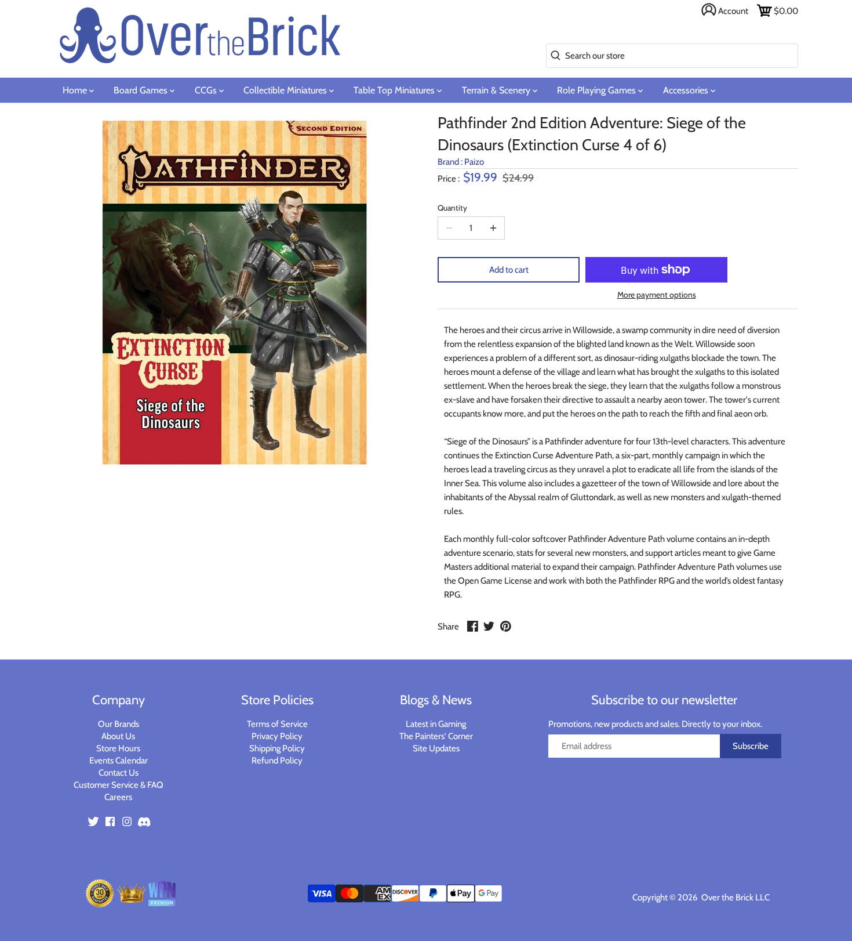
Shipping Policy (277, 748)
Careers (118, 797)
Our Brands (118, 724)
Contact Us (119, 773)
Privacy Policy (277, 736)
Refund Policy (277, 760)
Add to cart (509, 270)
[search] (553, 56)
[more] (493, 228)
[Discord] (144, 821)
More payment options (656, 295)
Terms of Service (277, 724)
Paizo (474, 162)
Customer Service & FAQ (118, 785)
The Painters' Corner (436, 736)
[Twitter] (93, 821)
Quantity (452, 207)
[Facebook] (110, 821)
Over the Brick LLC (735, 897)
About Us (118, 736)
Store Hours (118, 748)
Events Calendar (118, 760)
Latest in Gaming (436, 724)
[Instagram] (127, 821)
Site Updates (436, 748)
